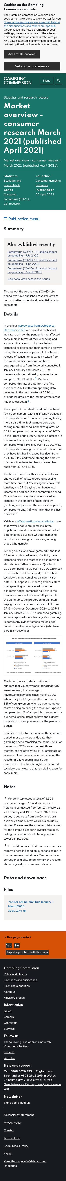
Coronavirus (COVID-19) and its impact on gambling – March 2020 (32, 270)
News (8, 1011)
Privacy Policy (12, 1123)
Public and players (15, 974)
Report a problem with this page (27, 952)
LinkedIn (9, 1052)
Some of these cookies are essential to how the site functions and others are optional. (32, 24)
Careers (9, 1017)
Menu (46, 81)
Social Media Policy (16, 1146)
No (17, 946)
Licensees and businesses (20, 980)
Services (9, 1029)
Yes (9, 946)
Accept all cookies (22, 54)
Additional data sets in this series (29, 279)
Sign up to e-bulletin (17, 1103)
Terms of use (12, 1138)
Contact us (10, 1023)
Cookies (9, 1130)
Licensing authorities (17, 986)
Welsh (8, 1154)
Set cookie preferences (32, 66)
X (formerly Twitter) (16, 1046)
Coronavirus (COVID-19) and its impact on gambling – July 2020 (32, 254)
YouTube (9, 1058)
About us (10, 992)
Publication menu (23, 219)
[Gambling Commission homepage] (17, 83)
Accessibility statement (19, 1115)
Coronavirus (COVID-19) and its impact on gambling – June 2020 (32, 262)
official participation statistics (35, 521)
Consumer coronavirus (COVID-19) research (17, 199)
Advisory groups (14, 998)
